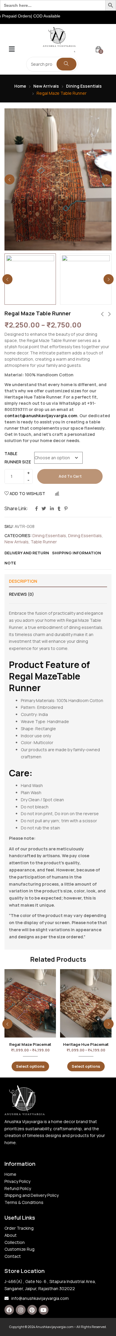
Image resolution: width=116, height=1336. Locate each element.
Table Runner (44, 542)
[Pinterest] (32, 1309)
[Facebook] (9, 1309)
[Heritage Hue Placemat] (86, 1003)
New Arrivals (46, 86)
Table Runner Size (17, 458)
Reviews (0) (21, 594)
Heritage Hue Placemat (86, 1044)
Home (20, 86)
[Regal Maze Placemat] (30, 1003)
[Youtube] (43, 1309)
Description (23, 581)
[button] (11, 49)
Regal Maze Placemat (30, 1044)
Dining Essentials (84, 86)
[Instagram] (20, 1309)
